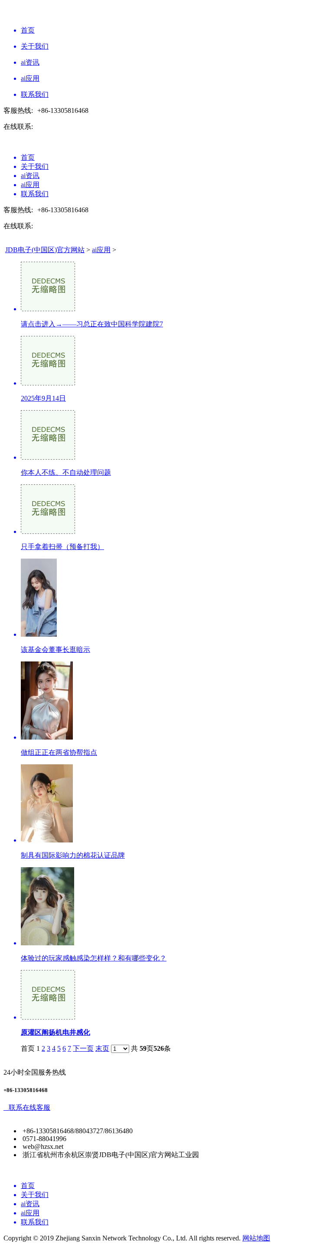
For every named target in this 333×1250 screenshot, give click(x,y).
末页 (102, 1048)
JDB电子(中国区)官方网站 (45, 249)
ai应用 (101, 249)
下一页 (83, 1048)
